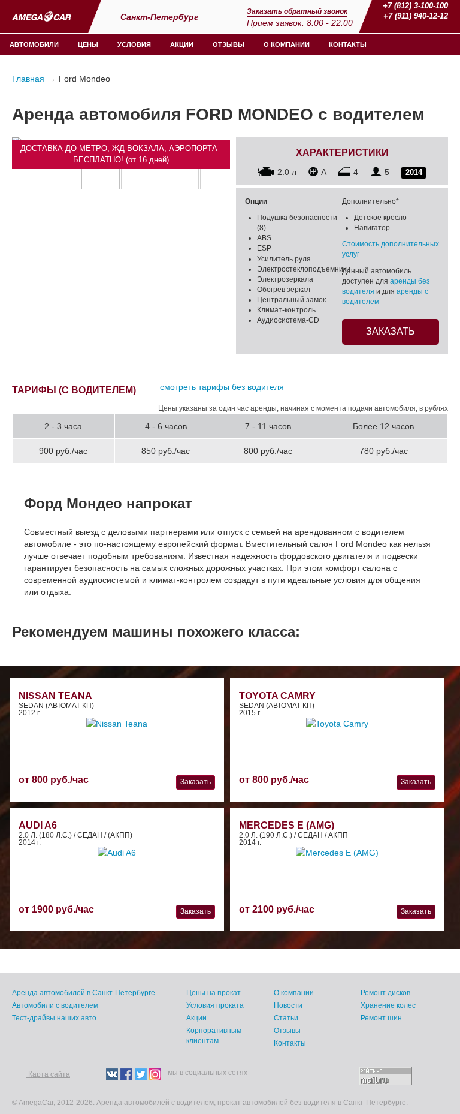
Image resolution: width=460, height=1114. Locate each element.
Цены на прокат (213, 993)
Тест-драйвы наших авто (54, 1018)
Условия (134, 44)
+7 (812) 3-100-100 (415, 5)
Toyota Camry (277, 696)
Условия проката (215, 1005)
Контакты (348, 44)
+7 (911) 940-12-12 (415, 15)
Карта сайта (48, 1074)
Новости (288, 1005)
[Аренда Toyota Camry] (337, 722)
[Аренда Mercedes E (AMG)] (337, 852)
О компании (287, 44)
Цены (88, 44)
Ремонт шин (381, 1018)
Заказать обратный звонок (297, 11)
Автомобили (34, 44)
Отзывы (228, 44)
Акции (181, 44)
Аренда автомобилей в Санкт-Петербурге (83, 993)
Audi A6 (38, 825)
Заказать (390, 331)
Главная (28, 78)
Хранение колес (388, 1005)
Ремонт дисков (385, 993)
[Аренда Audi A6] (117, 852)
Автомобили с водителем (55, 1005)
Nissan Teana (55, 696)
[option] (100, 169)
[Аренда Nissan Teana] (116, 722)
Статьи (286, 1018)
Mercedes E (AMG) (286, 825)
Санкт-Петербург (160, 17)
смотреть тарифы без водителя (222, 387)
